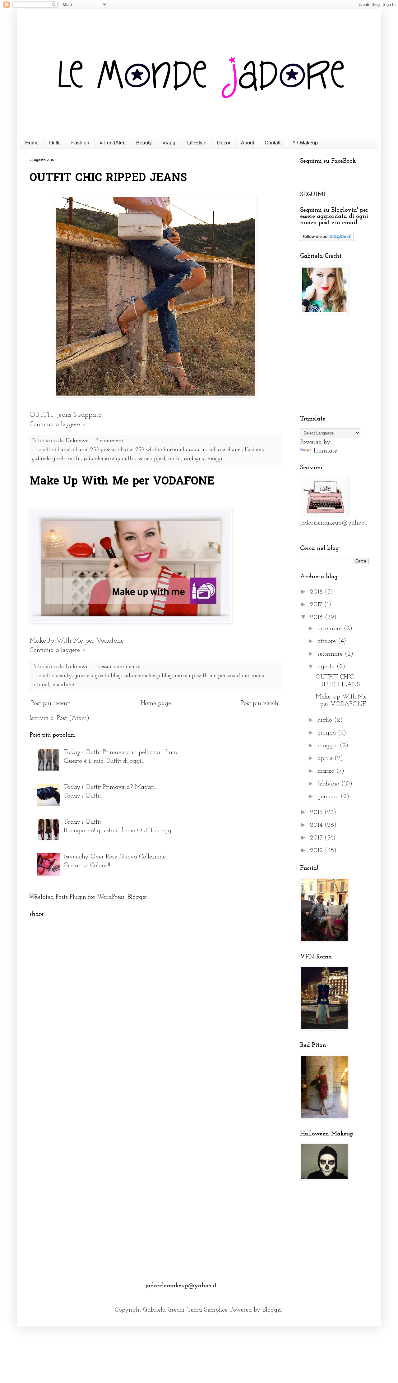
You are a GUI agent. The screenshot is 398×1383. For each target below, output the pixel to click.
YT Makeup (305, 142)
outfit (174, 459)
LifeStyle (196, 142)
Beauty (144, 142)
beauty (63, 676)
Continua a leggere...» (58, 424)
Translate (324, 451)
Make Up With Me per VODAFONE (122, 482)
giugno (327, 733)
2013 (317, 838)
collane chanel (225, 450)
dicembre (330, 629)
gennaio (328, 797)
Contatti (273, 142)
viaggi (214, 459)
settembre (331, 654)
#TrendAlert (113, 142)
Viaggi (169, 142)
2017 (317, 605)
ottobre (327, 641)
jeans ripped (151, 459)
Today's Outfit (82, 822)
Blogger (272, 1310)
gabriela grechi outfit (56, 459)
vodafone (63, 685)
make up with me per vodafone (211, 676)
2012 (317, 851)
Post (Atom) (73, 718)
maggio (328, 746)
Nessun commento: (118, 667)
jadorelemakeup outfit (109, 459)
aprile (325, 758)
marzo (326, 771)
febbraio (329, 784)
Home (32, 142)
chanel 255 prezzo (94, 450)
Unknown (78, 441)
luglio (325, 720)
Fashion (80, 142)
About (247, 142)
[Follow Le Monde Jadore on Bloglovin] (327, 239)
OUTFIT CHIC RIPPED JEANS (108, 178)
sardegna (194, 459)
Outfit (55, 142)
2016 (317, 617)
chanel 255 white (138, 450)
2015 (317, 812)
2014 (317, 825)
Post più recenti (51, 703)
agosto (326, 667)
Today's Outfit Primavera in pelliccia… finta (121, 752)
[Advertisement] (339, 365)
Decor (223, 142)
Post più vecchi (260, 703)
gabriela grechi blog (98, 676)
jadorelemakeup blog (148, 676)
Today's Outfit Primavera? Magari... (111, 787)
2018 (317, 592)
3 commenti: (111, 441)
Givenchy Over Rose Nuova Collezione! (115, 857)
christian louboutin (183, 450)
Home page (156, 703)
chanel (63, 450)
